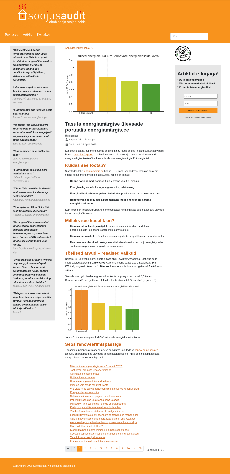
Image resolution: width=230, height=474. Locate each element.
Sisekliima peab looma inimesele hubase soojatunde (99, 430)
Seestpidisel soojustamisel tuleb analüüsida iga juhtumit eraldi (104, 433)
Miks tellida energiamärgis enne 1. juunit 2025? (96, 366)
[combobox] (189, 36)
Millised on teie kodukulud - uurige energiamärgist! (98, 403)
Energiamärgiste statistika (84, 392)
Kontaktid (43, 34)
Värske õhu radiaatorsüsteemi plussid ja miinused (97, 411)
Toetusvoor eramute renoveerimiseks (90, 370)
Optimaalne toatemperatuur (85, 373)
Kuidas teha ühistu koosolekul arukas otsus (94, 441)
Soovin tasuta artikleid (198, 110)
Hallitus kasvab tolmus (82, 377)
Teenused (11, 34)
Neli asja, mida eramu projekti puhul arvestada (96, 396)
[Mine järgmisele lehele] (134, 449)
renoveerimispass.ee (146, 350)
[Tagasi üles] (224, 468)
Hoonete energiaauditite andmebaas (90, 381)
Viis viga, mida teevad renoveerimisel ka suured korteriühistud (104, 388)
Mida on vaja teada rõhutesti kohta (89, 385)
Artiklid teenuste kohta (77, 48)
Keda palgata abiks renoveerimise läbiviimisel (95, 407)
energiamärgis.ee (83, 154)
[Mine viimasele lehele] (140, 449)
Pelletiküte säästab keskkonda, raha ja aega (94, 400)
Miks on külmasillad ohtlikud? (86, 426)
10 (128, 448)
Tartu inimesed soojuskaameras (87, 437)
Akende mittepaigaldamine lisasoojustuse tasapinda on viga (103, 422)
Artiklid (27, 34)
